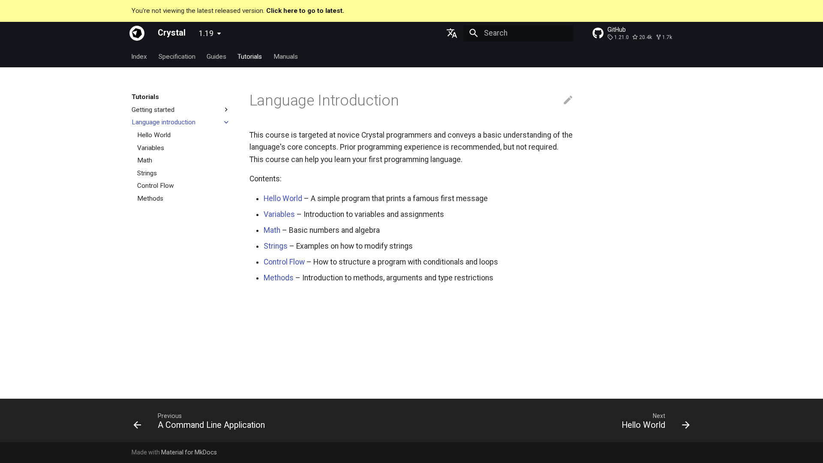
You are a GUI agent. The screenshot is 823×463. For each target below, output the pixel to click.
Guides (216, 56)
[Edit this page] (568, 100)
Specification (177, 56)
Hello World (283, 198)
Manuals (285, 56)
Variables (279, 214)
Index (139, 56)
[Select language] (452, 33)
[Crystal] (136, 33)
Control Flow (284, 262)
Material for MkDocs (189, 452)
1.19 (206, 33)
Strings (276, 246)
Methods (279, 278)
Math (272, 230)
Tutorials (250, 56)
